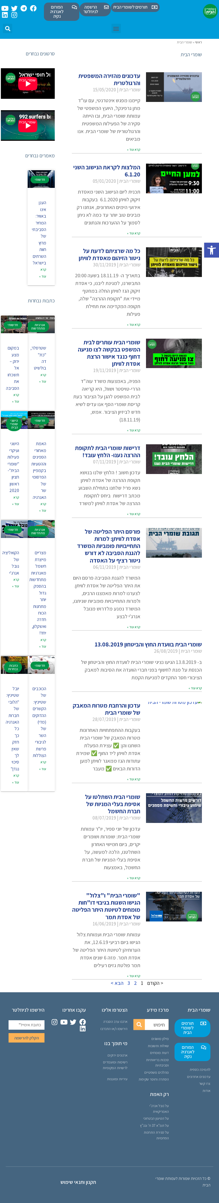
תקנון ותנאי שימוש (78, 1182)
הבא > (117, 983)
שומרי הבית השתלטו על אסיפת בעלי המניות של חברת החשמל (112, 804)
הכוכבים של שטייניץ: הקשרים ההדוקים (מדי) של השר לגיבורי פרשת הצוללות (39, 722)
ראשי (198, 42)
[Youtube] (5, 8)
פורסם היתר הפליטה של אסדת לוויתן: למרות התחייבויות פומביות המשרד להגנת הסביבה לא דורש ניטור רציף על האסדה (108, 546)
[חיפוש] (139, 1024)
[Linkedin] (5, 15)
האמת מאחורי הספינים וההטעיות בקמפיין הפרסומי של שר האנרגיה (38, 470)
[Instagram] (14, 15)
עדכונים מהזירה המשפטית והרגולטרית (109, 79)
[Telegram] (24, 8)
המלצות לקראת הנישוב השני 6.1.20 (106, 170)
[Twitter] (14, 8)
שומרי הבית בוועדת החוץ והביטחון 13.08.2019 (148, 644)
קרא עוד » (133, 149)
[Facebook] (33, 8)
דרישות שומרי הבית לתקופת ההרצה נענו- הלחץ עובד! (107, 451)
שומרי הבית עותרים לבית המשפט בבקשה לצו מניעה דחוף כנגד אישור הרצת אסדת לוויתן (109, 353)
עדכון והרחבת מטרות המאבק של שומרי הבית (106, 709)
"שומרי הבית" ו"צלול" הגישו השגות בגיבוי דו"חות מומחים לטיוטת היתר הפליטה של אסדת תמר (106, 906)
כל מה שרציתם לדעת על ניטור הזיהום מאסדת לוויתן (109, 254)
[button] (211, 250)
